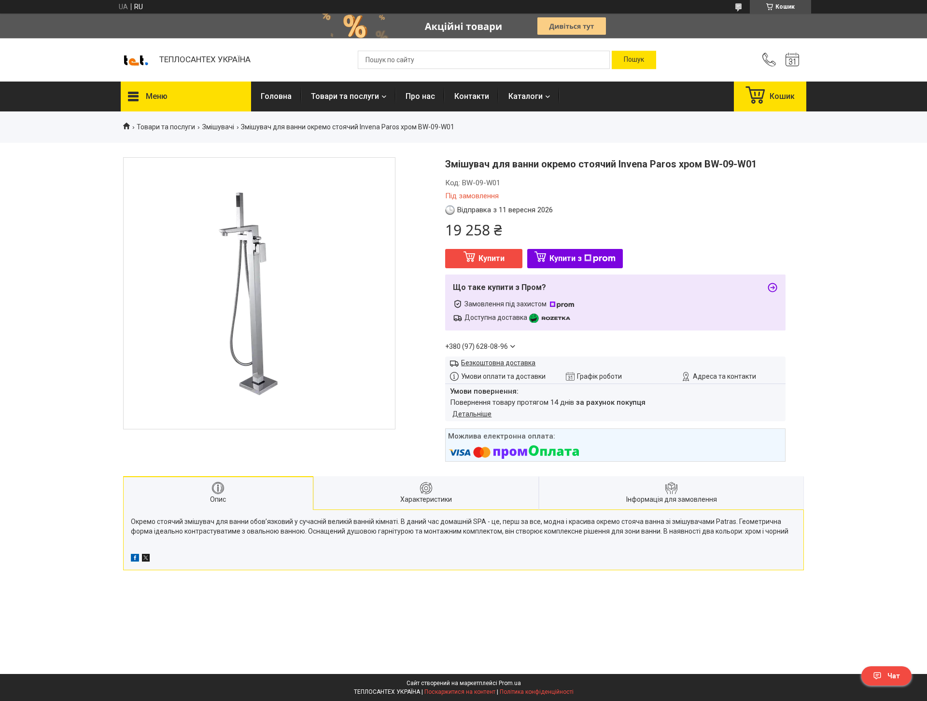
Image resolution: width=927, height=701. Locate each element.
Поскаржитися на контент (459, 691)
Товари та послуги (345, 96)
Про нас (420, 96)
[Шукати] (634, 60)
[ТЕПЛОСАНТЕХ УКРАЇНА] (135, 60)
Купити (491, 258)
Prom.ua (510, 683)
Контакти (471, 96)
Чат (893, 676)
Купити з (565, 258)
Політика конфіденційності (537, 691)
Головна (276, 96)
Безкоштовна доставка (498, 363)
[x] (146, 559)
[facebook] (135, 559)
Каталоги (525, 96)
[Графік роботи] (792, 59)
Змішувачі (218, 127)
